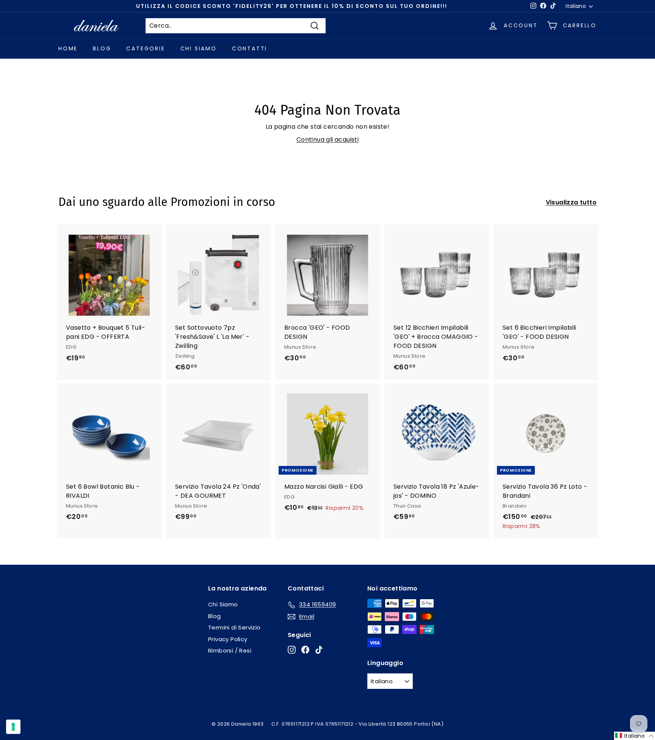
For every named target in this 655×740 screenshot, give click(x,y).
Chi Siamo (198, 48)
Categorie (145, 48)
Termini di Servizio (234, 627)
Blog (102, 48)
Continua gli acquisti (327, 139)
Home (68, 48)
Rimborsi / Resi (229, 650)
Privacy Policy (228, 639)
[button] (634, 736)
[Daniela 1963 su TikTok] (319, 649)
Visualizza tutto (571, 202)
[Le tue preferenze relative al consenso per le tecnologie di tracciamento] (13, 727)
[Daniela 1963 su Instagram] (292, 649)
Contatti (249, 48)
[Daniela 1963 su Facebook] (305, 649)
